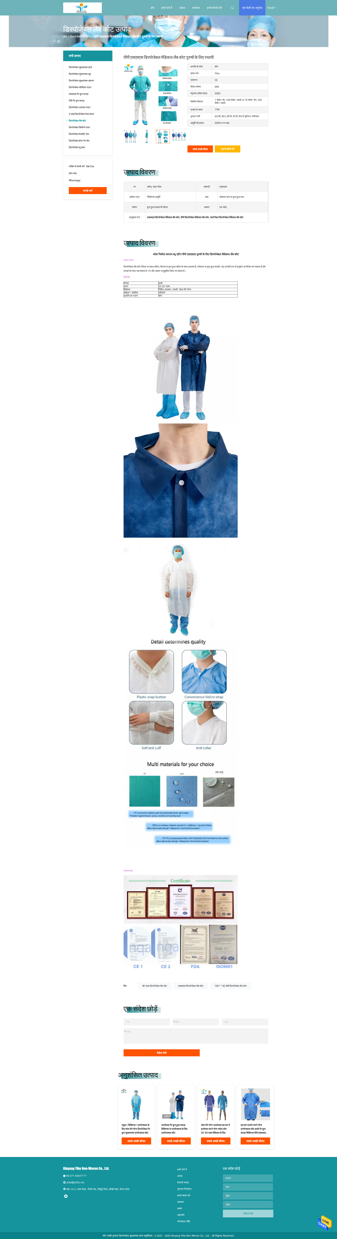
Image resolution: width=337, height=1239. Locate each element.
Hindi (270, 8)
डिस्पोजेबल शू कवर (77, 147)
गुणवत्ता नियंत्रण (184, 1189)
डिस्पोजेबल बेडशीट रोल (79, 134)
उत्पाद (182, 8)
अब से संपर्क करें (227, 149)
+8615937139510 (92, 180)
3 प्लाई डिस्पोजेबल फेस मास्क (81, 114)
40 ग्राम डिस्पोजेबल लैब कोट (154, 985)
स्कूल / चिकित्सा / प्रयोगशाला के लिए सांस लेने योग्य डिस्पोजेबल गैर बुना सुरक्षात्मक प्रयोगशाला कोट (136, 1129)
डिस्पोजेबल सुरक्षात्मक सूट (80, 74)
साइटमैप (180, 1215)
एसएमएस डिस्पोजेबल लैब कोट (190, 985)
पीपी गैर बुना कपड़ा (76, 100)
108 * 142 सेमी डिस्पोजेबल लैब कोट (230, 985)
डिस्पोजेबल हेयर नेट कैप (79, 140)
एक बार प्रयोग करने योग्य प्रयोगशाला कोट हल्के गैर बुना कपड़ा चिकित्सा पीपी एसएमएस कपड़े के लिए (253, 1129)
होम (152, 8)
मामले (179, 1208)
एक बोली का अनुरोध (252, 8)
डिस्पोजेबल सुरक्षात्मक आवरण (81, 80)
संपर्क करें (87, 190)
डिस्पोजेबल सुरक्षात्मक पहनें (80, 67)
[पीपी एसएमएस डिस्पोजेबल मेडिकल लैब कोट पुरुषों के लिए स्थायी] (137, 1104)
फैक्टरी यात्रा (183, 1182)
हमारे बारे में (166, 8)
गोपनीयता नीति (183, 1221)
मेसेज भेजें (161, 1053)
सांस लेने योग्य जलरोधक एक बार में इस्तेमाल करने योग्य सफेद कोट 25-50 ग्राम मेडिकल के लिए (215, 1129)
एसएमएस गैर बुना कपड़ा (78, 94)
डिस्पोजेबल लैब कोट (80, 36)
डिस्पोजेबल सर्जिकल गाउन (80, 87)
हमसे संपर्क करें (214, 8)
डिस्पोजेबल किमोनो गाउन (79, 127)
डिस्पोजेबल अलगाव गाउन (79, 107)
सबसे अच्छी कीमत (200, 149)
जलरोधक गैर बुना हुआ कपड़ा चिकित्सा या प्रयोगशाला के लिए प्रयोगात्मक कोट (174, 1129)
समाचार (196, 8)
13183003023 (86, 173)
